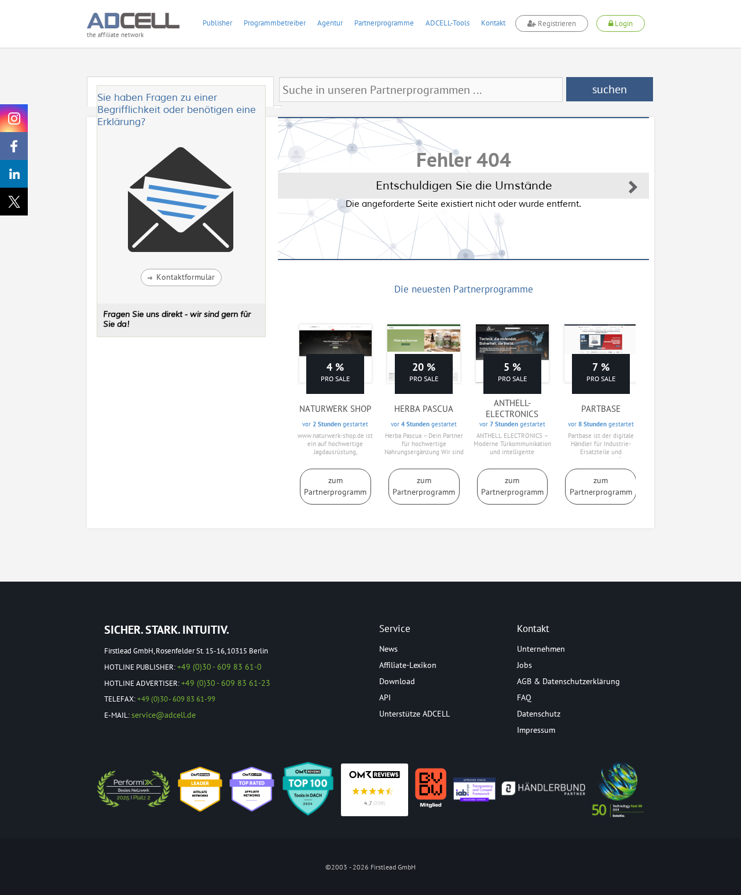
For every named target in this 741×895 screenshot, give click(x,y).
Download (397, 681)
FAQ (524, 697)
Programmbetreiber (275, 23)
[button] (181, 277)
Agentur (330, 23)
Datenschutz (538, 713)
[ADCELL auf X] (14, 201)
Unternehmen (541, 649)
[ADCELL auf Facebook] (14, 146)
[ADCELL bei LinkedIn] (14, 174)
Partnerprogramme (384, 23)
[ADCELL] (374, 790)
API (385, 697)
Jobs (524, 665)
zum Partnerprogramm (335, 486)
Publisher (217, 23)
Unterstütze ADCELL (414, 713)
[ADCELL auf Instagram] (14, 118)
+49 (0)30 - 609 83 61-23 (225, 683)
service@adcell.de (163, 715)
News (388, 649)
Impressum (536, 730)
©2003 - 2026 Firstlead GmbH (370, 867)
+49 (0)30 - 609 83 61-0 (219, 667)
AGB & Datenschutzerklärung (568, 681)
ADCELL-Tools (447, 23)
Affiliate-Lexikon (407, 665)
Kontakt (493, 23)
